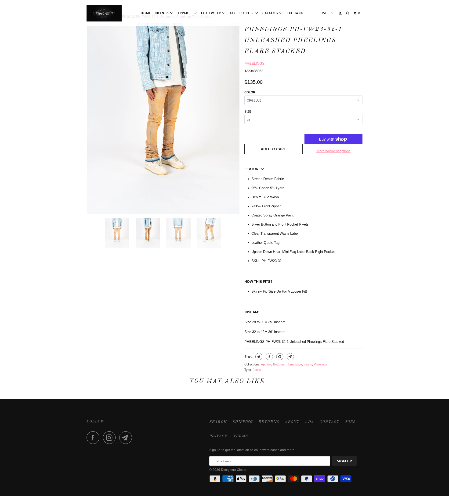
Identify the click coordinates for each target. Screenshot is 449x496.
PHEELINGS (254, 63)
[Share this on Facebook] (269, 356)
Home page (294, 364)
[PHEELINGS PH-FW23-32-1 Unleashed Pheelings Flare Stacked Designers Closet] (163, 118)
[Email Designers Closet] (127, 437)
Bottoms (279, 364)
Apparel (185, 13)
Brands (162, 13)
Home (146, 13)
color (249, 92)
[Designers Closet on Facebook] (94, 437)
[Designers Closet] (110, 13)
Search (218, 422)
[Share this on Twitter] (258, 356)
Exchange (296, 13)
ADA (309, 422)
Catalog (270, 13)
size (247, 111)
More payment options (333, 151)
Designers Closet (233, 469)
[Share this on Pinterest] (279, 356)
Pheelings (320, 364)
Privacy (218, 436)
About (292, 422)
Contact (329, 422)
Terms (240, 436)
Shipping (242, 422)
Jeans (308, 364)
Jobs (350, 422)
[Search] (348, 13)
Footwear (211, 13)
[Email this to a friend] (290, 356)
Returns (268, 422)
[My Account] (341, 13)
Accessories (242, 13)
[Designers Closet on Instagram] (110, 437)
